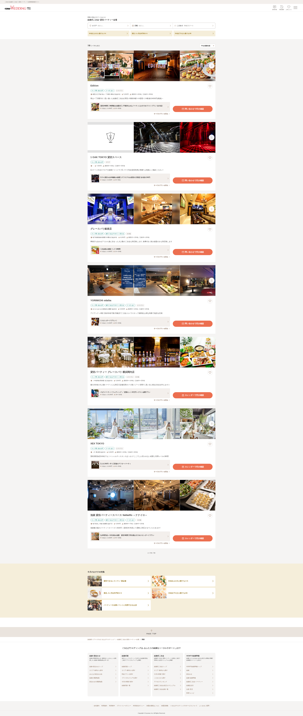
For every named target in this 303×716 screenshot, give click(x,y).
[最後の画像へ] (211, 66)
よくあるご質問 (204, 706)
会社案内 (96, 706)
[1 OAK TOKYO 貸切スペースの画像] (151, 137)
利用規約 (104, 706)
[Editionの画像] (151, 66)
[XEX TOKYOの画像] (151, 423)
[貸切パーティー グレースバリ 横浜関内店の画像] (151, 352)
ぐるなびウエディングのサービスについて (183, 706)
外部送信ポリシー (138, 706)
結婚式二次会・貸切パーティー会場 (128, 639)
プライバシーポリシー (124, 706)
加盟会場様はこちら (152, 706)
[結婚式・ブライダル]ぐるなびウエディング (101, 639)
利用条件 (112, 706)
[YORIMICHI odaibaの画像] (151, 280)
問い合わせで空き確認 (194, 109)
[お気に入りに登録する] (210, 86)
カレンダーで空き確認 (194, 395)
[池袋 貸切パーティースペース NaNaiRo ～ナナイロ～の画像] (151, 495)
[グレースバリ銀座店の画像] (151, 209)
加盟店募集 (164, 706)
